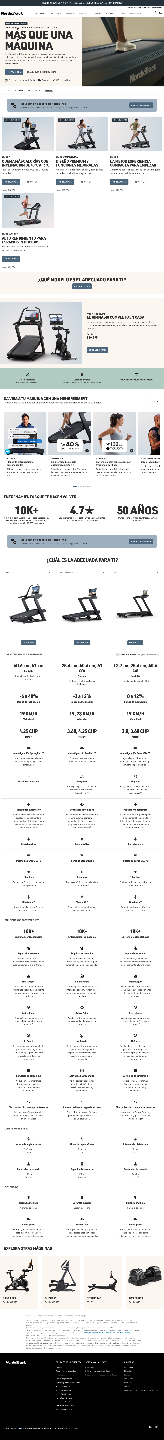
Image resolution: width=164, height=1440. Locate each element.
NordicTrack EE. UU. (63, 1386)
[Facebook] (150, 1427)
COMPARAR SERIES (82, 286)
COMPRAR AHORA (82, 643)
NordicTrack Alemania (64, 1398)
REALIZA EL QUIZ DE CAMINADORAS (41, 72)
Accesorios (110, 13)
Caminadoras (40, 13)
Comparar (49, 90)
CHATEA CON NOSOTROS (141, 105)
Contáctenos (90, 1367)
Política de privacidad (64, 1379)
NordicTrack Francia (63, 1390)
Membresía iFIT (135, 13)
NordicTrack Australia (64, 1409)
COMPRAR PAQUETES (97, 350)
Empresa (59, 1367)
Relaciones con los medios (66, 1371)
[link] (12, 13)
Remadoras (83, 13)
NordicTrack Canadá (63, 1402)
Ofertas (122, 13)
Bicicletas (55, 13)
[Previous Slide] (149, 401)
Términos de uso (62, 1375)
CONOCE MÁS (32, 182)
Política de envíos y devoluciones (98, 1371)
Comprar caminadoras (15, 90)
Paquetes (97, 13)
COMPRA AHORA (14, 72)
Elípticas (68, 13)
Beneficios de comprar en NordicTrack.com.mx (141, 1390)
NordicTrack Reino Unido (65, 1406)
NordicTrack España (63, 1394)
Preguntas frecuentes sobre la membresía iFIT (102, 1375)
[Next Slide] (157, 401)
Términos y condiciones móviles (68, 1382)
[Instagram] (156, 1427)
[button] (154, 12)
